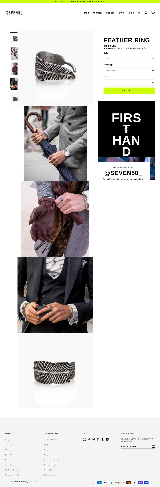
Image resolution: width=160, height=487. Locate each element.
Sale (131, 12)
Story (7, 440)
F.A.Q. (46, 445)
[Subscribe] (153, 446)
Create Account (50, 465)
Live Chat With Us (50, 440)
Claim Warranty (50, 475)
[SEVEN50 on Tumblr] (102, 439)
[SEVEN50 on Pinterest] (98, 439)
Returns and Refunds (52, 460)
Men (86, 12)
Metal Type (109, 65)
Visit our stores (11, 445)
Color (106, 53)
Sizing (46, 450)
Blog (6, 450)
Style (122, 12)
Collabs (110, 12)
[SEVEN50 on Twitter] (93, 439)
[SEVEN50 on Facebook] (89, 439)
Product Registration (52, 470)
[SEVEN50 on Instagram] (84, 439)
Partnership (9, 460)
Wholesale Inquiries (12, 470)
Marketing (8, 465)
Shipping (47, 455)
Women (97, 12)
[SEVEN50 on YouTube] (107, 439)
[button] (129, 48)
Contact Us (9, 455)
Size (106, 76)
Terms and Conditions (13, 475)
